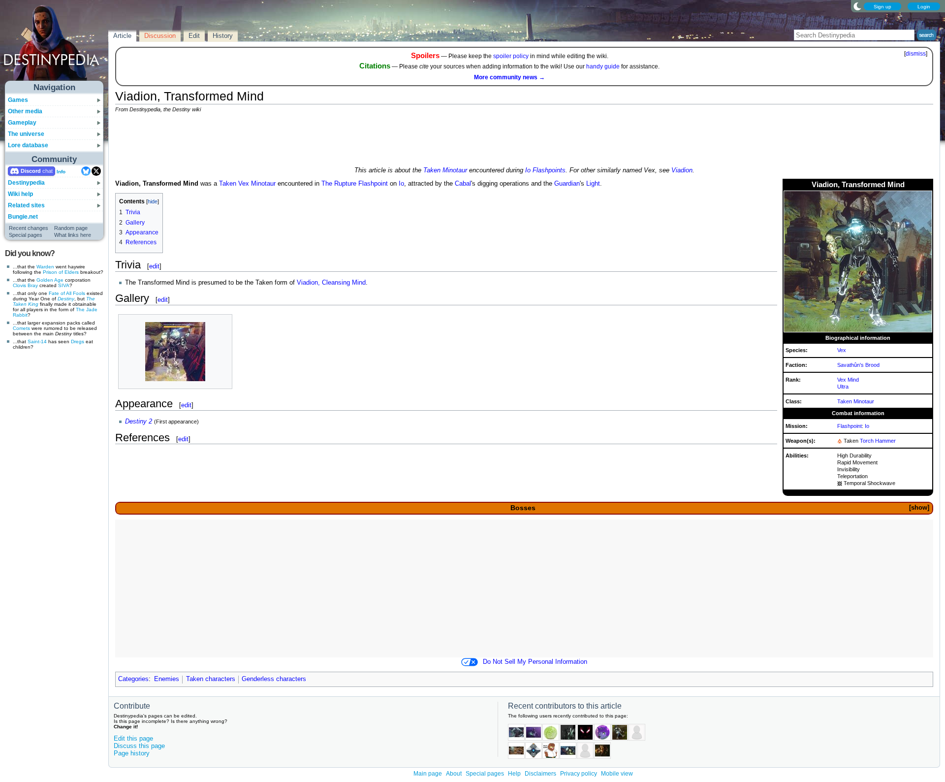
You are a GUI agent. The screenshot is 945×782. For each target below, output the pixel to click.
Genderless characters (274, 679)
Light (593, 183)
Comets (21, 328)
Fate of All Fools (67, 293)
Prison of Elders (61, 272)
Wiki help (20, 194)
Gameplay (22, 122)
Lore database (28, 145)
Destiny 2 (138, 421)
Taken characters (210, 679)
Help (514, 773)
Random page (71, 228)
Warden (45, 266)
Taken (227, 183)
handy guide (603, 66)
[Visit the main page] (54, 45)
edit (154, 266)
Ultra (843, 387)
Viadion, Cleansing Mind (331, 282)
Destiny (66, 298)
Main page (427, 773)
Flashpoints (549, 170)
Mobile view (617, 773)
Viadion (682, 170)
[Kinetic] (839, 483)
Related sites (26, 205)
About (454, 773)
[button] (919, 508)
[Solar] (839, 441)
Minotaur (263, 183)
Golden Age (49, 280)
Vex (841, 350)
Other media (25, 111)
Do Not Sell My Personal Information (535, 661)
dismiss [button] (916, 53)
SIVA (63, 285)
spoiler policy (511, 56)
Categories (133, 679)
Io (528, 170)
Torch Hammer (878, 441)
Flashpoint (849, 426)
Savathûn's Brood (858, 365)
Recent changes (28, 228)
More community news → (509, 77)
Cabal (463, 183)
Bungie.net (23, 216)
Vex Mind (848, 380)
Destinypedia (26, 182)
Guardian (567, 183)
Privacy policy (578, 773)
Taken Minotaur (445, 170)
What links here (72, 235)
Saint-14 (37, 341)
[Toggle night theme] (857, 6)
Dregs (77, 341)
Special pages (25, 235)
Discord (31, 171)
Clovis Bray (25, 285)
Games (18, 100)
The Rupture (338, 183)
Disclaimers (540, 773)
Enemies (166, 679)
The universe (26, 133)
